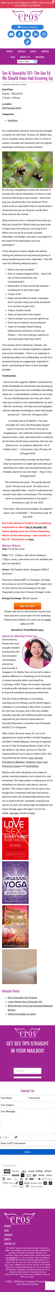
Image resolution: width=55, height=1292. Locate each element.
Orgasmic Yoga (33, 762)
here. (31, 539)
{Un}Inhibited (32, 766)
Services (21, 51)
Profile (9, 51)
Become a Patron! (29, 27)
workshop (12, 120)
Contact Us (25, 56)
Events (33, 51)
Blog (13, 56)
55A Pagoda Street (11, 108)
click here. (14, 813)
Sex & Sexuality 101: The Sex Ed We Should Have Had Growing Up (27, 75)
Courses (45, 51)
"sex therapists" (11, 1258)
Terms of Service (30, 1284)
